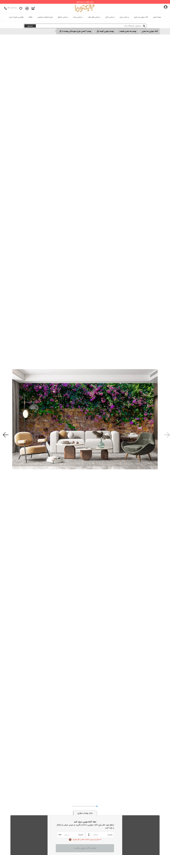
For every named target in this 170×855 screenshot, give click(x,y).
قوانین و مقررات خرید (16, 17)
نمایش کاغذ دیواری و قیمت (85, 848)
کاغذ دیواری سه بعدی (141, 17)
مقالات (30, 17)
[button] (96, 806)
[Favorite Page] (21, 8)
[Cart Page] (33, 8)
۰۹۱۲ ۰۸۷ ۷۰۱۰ (12, 8)
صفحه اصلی (157, 17)
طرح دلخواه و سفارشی (45, 17)
